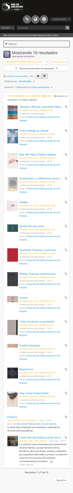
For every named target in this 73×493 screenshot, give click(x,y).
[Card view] (38, 76)
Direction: (9, 87)
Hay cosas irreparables (34, 393)
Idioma (35, 19)
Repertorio (26, 369)
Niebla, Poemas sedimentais (37, 274)
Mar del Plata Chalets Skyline (37, 154)
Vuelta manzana (29, 345)
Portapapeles (27, 19)
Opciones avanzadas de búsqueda (36, 68)
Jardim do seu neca (31, 226)
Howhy (23, 202)
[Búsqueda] (67, 28)
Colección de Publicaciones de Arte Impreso (36, 423)
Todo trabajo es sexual (33, 131)
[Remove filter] (47, 61)
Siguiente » (61, 480)
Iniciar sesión (59, 19)
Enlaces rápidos (44, 19)
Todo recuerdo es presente (36, 321)
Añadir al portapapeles (66, 106)
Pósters (12, 417)
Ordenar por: (10, 81)
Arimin (23, 298)
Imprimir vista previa (17, 76)
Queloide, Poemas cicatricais (37, 250)
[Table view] (44, 76)
